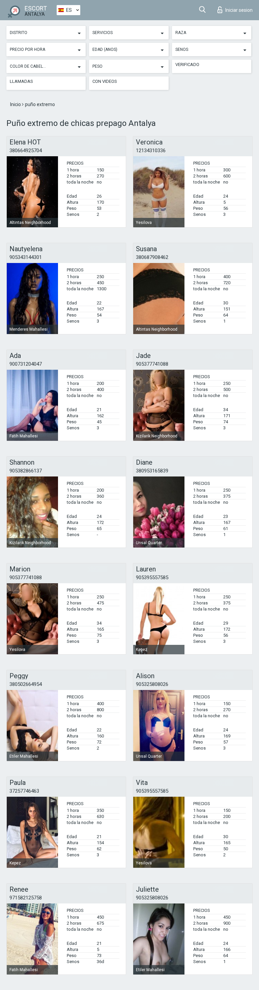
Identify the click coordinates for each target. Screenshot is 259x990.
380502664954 (25, 684)
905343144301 (25, 257)
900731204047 (25, 364)
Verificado (187, 64)
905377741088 (152, 364)
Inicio (16, 104)
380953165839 (152, 471)
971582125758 (25, 898)
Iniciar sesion (239, 10)
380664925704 (25, 150)
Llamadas (21, 81)
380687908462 (152, 257)
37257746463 (24, 791)
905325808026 (152, 684)
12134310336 (151, 150)
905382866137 (25, 471)
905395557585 (152, 577)
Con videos (104, 81)
